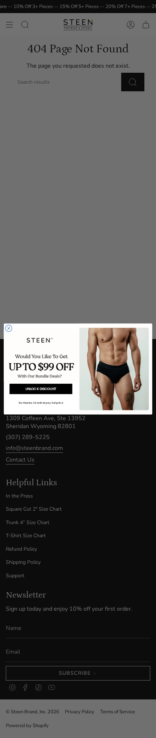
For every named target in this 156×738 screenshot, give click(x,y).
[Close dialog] (8, 328)
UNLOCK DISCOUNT (41, 389)
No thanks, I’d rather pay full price (41, 402)
